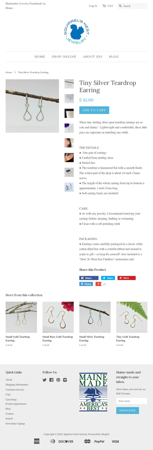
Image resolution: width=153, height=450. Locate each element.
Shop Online (64, 56)
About (9, 379)
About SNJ (92, 56)
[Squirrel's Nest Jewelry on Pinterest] (58, 380)
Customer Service (15, 389)
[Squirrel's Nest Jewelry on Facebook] (51, 380)
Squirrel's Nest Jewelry (75, 434)
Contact (10, 413)
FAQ (8, 394)
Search (9, 418)
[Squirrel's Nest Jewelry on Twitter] (45, 380)
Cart (110, 5)
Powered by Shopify (99, 434)
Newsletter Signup (15, 423)
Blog (113, 56)
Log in (93, 5)
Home (40, 56)
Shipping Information (17, 384)
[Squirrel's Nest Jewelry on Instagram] (65, 380)
